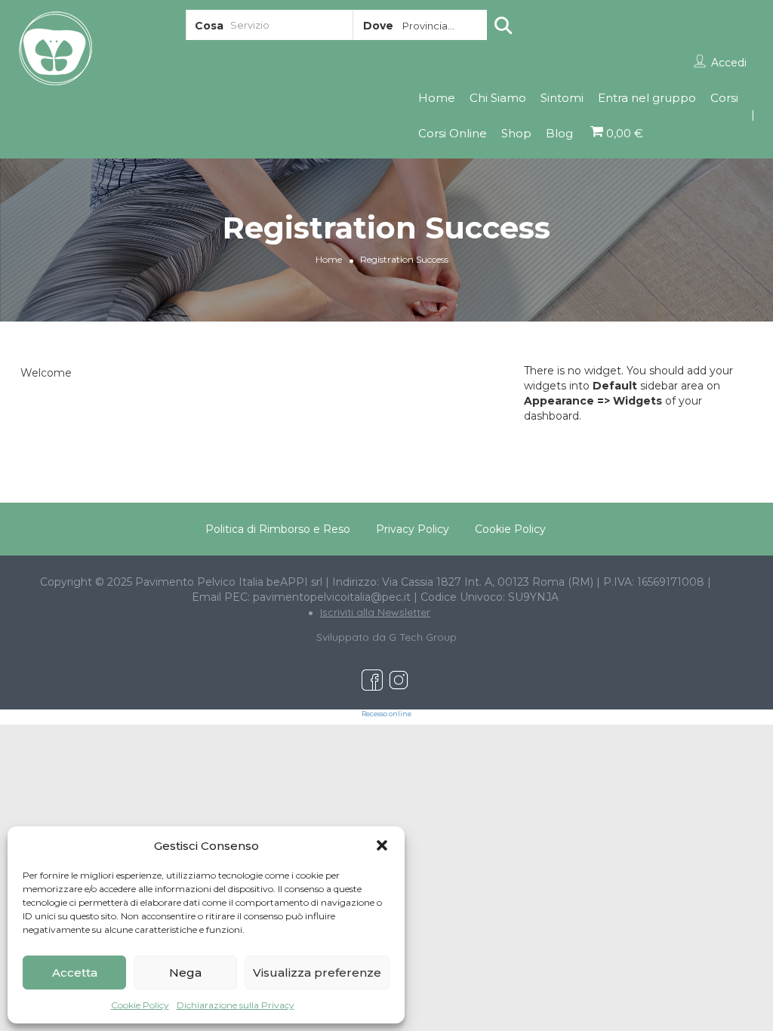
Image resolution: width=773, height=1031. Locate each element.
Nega (185, 972)
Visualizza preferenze (317, 972)
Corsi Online (452, 133)
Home (436, 98)
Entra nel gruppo (647, 98)
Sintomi (562, 98)
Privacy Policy (412, 529)
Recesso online (386, 714)
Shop (516, 133)
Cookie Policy (140, 1005)
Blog (559, 133)
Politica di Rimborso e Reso (277, 529)
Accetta (74, 972)
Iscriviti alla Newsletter (375, 612)
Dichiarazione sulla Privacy (235, 1005)
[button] (382, 845)
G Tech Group (423, 637)
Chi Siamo (498, 98)
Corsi (724, 98)
